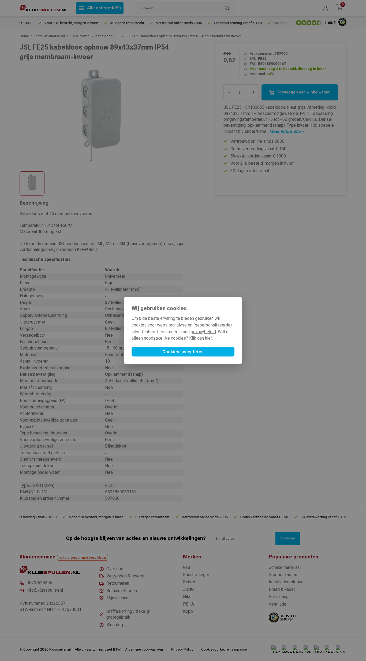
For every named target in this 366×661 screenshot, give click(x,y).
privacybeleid (203, 331)
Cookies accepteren (183, 351)
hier (208, 338)
